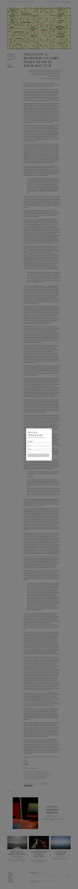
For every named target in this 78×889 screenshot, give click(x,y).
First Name (29, 445)
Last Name (29, 449)
